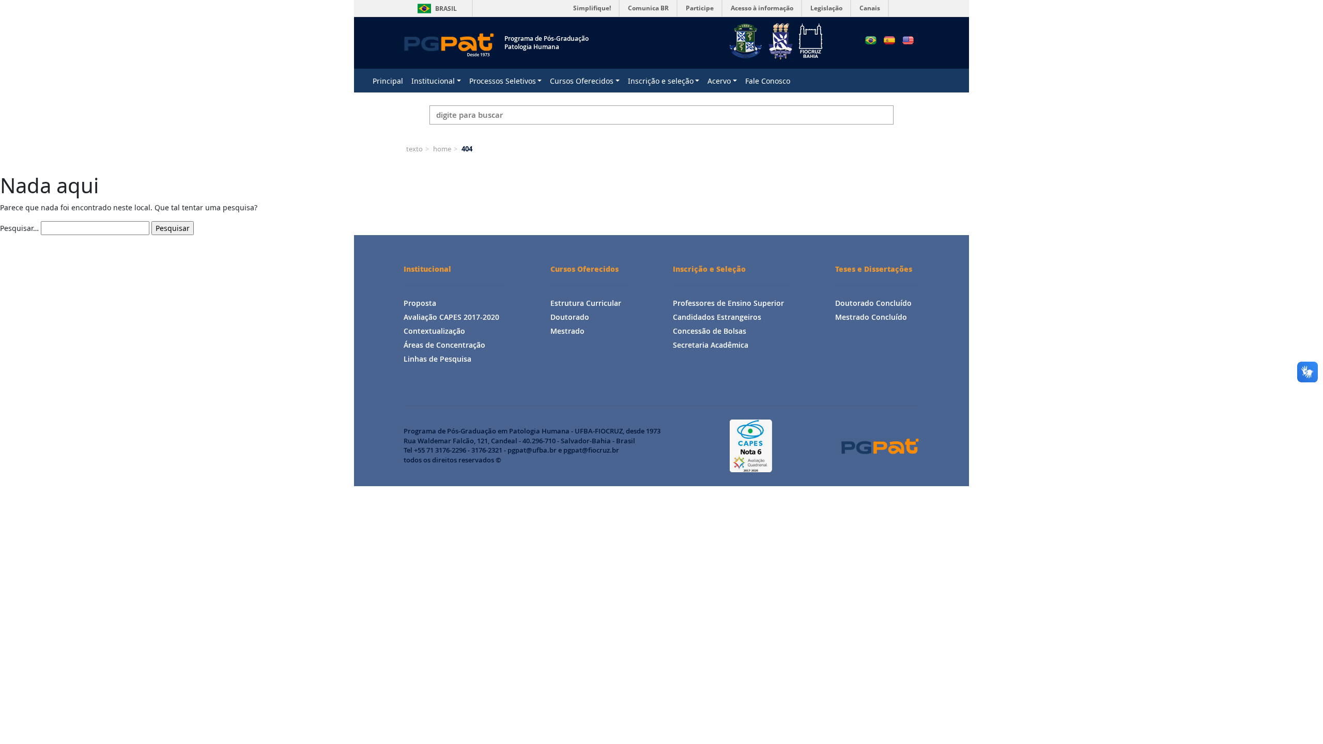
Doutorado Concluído (873, 303)
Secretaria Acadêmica (710, 345)
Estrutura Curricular (585, 303)
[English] (908, 40)
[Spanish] (889, 40)
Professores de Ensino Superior (728, 303)
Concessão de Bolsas (709, 331)
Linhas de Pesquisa (437, 359)
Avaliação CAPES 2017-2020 (451, 317)
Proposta (420, 303)
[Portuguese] (871, 40)
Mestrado (567, 331)
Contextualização (434, 331)
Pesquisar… (19, 228)
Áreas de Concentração (444, 345)
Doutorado (569, 317)
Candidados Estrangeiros (717, 317)
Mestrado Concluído (871, 317)
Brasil (435, 8)
